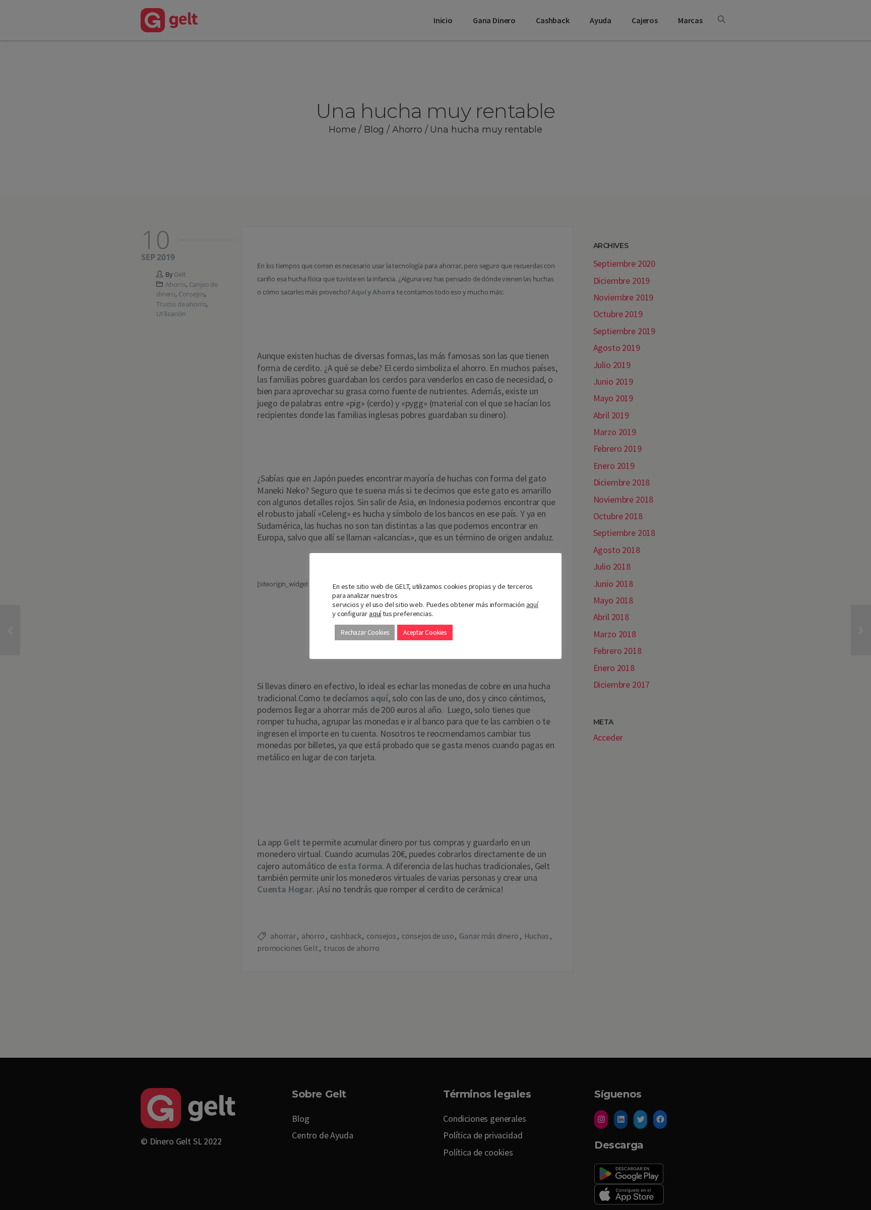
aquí (532, 604)
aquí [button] (375, 613)
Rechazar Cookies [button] (365, 632)
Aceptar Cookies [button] (425, 632)
